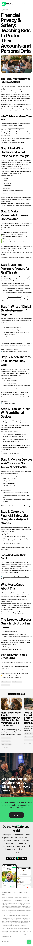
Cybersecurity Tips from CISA (11, 453)
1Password (28, 257)
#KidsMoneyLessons (16, 681)
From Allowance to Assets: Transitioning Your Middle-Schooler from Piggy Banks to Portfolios (10, 719)
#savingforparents (6, 741)
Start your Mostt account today (11, 676)
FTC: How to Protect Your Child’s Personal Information (16, 205)
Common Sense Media (14, 297)
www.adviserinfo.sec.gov (8, 918)
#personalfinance (5, 684)
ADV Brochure (17, 931)
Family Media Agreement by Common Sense (15, 351)
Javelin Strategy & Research (16, 128)
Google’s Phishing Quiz (9, 403)
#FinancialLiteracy (6, 681)
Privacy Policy (23, 931)
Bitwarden (20, 257)
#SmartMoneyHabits (6, 744)
